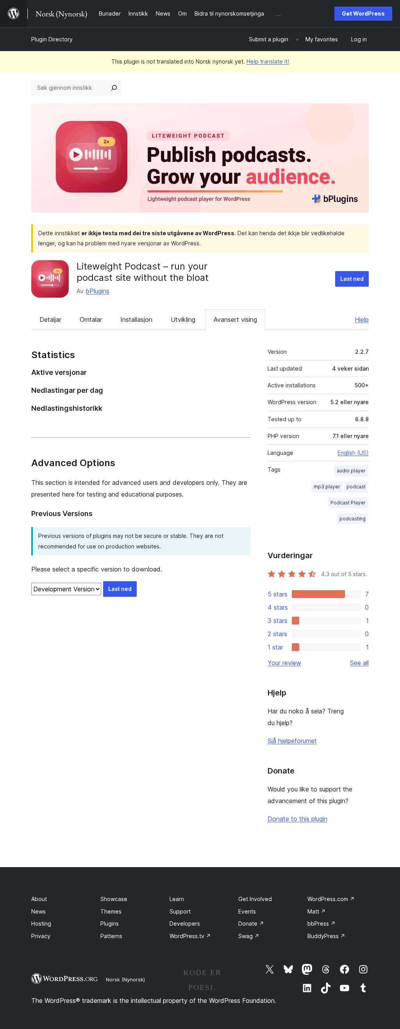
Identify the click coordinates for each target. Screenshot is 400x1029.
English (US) (353, 452)
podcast (356, 487)
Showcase (113, 899)
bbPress (321, 923)
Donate (251, 923)
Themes (110, 911)
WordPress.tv (190, 936)
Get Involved (255, 899)
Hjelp (362, 319)
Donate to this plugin (297, 819)
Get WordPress (363, 13)
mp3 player (327, 487)
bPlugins (97, 291)
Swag (248, 936)
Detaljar (50, 319)
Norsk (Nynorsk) (125, 979)
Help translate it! (267, 61)
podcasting (352, 519)
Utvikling (183, 319)
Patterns (111, 936)
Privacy (40, 936)
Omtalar (91, 319)
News (38, 911)
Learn (177, 899)
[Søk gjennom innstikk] (114, 88)
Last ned (352, 278)
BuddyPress (326, 936)
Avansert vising (235, 319)
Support (180, 911)
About (39, 899)
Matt (316, 911)
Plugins (109, 923)
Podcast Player (348, 503)
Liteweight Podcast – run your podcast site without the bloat (143, 272)
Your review (284, 663)
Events (247, 911)
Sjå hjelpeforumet (292, 741)
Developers (185, 923)
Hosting (41, 923)
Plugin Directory (52, 39)
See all (359, 663)
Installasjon (136, 319)
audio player (351, 471)
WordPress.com (331, 899)
